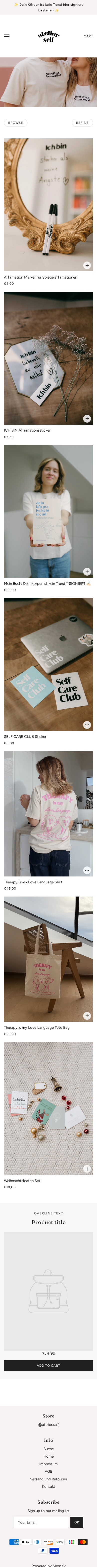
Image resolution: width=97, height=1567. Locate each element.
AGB (48, 1471)
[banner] (48, 36)
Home (49, 1456)
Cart (88, 36)
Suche (49, 1449)
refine (82, 123)
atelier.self (50, 1424)
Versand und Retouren (48, 1479)
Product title (48, 1222)
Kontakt (48, 1486)
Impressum (48, 1464)
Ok (76, 1522)
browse (15, 123)
